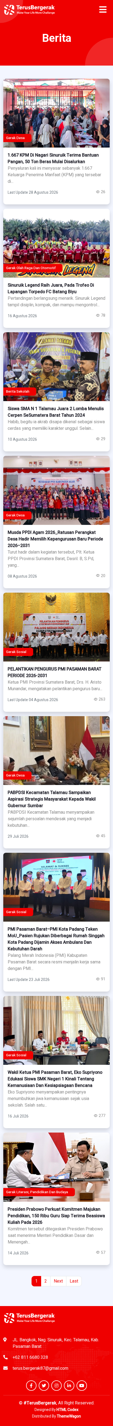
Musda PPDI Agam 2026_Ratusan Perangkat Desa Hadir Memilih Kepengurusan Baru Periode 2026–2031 (55, 539)
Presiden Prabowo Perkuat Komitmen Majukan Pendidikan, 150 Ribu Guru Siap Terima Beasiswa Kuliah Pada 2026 (56, 1216)
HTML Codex (67, 1410)
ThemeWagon (69, 1416)
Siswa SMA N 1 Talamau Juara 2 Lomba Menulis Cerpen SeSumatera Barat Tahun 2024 (56, 412)
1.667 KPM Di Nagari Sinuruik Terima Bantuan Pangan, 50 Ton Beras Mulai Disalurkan (53, 158)
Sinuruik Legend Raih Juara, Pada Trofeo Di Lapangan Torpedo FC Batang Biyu (51, 288)
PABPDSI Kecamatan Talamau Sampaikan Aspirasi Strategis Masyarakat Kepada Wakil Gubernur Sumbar (52, 799)
